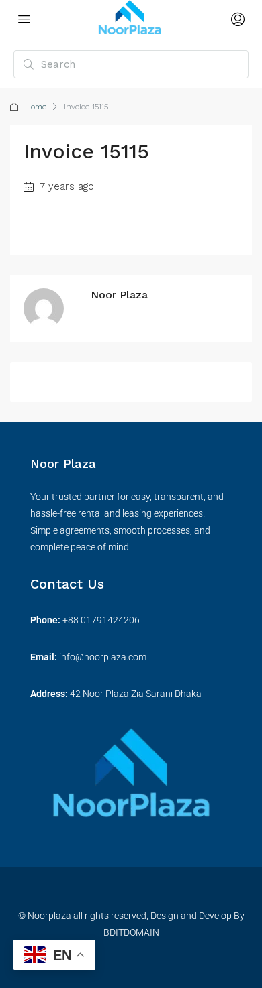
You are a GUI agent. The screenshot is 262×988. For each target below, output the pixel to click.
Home (35, 106)
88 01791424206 (104, 620)
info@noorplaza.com (102, 657)
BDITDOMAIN (131, 932)
